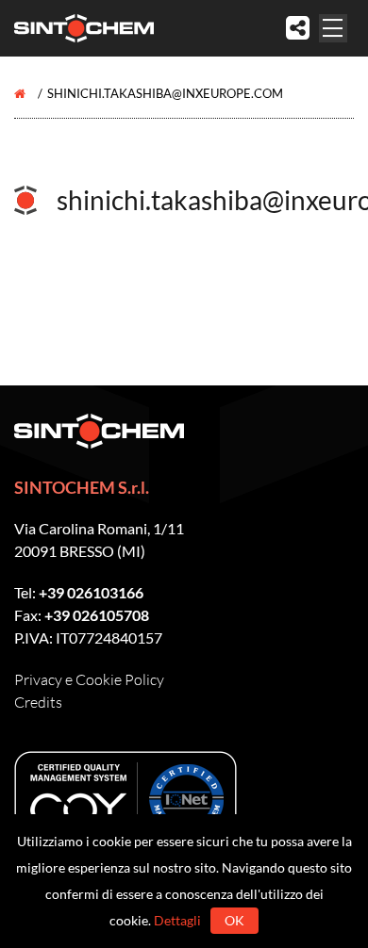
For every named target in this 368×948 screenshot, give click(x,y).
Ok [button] (234, 920)
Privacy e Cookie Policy (89, 679)
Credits (38, 702)
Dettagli (177, 920)
